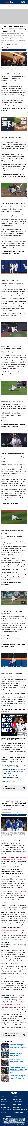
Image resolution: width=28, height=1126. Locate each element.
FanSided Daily (17, 1102)
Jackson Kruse (7, 812)
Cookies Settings (18, 1112)
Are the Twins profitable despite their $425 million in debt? (13, 780)
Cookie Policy (17, 1107)
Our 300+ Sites (17, 1099)
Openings (16, 1096)
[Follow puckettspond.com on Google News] (24, 788)
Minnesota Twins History (11, 1084)
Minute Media (8, 1116)
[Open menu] (2, 2)
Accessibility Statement (20, 1109)
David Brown (6, 44)
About (3, 1096)
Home (2, 1084)
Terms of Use (5, 1107)
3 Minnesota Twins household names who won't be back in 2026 (13, 766)
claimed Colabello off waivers (18, 891)
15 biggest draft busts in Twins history (13, 769)
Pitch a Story (4, 1104)
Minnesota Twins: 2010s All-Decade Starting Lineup (12, 772)
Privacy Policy (17, 1104)
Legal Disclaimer (6, 1109)
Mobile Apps (4, 1102)
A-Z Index (4, 1112)
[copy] (10, 47)
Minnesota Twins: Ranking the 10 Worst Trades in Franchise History (14, 776)
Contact (3, 1099)
